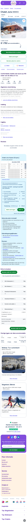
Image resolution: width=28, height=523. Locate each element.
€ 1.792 (4, 43)
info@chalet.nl (5, 491)
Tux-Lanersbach (17, 8)
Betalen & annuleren (6, 480)
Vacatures (4, 464)
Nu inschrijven (13, 450)
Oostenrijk (6, 8)
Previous (2, 28)
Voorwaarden (5, 498)
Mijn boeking (5, 476)
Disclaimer (12, 498)
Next (25, 28)
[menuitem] (2, 8)
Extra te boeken (11, 69)
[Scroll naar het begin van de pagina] (24, 520)
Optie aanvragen (10, 209)
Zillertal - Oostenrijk (5, 130)
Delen (7, 65)
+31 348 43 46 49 (6, 493)
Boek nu (21, 209)
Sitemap (22, 498)
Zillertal (11, 8)
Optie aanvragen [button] (13, 56)
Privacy (17, 498)
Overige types (20, 69)
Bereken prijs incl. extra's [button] (13, 61)
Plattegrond (12, 125)
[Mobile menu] (3, 3)
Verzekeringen (5, 474)
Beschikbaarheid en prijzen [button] (13, 52)
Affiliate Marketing (6, 466)
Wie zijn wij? (5, 462)
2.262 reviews (17, 431)
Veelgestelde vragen (7, 478)
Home (2, 8)
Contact (4, 460)
